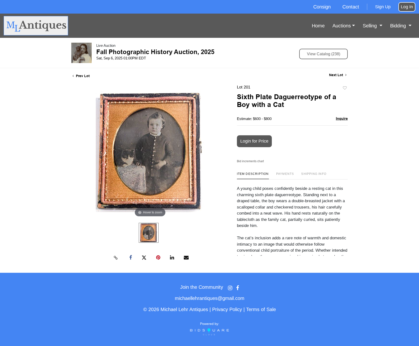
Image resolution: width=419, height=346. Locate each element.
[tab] (253, 175)
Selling (370, 25)
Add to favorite (345, 88)
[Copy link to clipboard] (116, 258)
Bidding (398, 25)
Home (318, 25)
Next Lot (336, 75)
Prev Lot (82, 76)
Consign (322, 6)
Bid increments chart (250, 161)
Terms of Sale (261, 309)
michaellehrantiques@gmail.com (209, 298)
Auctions (341, 25)
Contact (350, 6)
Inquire (342, 118)
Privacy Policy (227, 309)
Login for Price (254, 141)
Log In (407, 6)
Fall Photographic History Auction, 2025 (155, 52)
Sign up (383, 6)
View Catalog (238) (323, 54)
